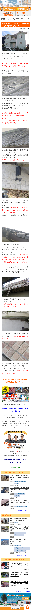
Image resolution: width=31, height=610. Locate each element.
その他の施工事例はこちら (23, 510)
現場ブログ (9, 18)
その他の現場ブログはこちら (23, 591)
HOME (3, 18)
